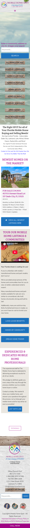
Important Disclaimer (9, 519)
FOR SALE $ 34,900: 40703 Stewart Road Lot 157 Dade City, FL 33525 (14, 194)
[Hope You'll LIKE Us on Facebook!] (7, 510)
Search (15, 55)
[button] (15, 10)
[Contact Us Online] (15, 491)
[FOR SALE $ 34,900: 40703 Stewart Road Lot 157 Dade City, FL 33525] (15, 177)
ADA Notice (5, 521)
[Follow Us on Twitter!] (15, 510)
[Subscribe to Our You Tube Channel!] (23, 510)
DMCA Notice (15, 521)
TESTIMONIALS (15, 428)
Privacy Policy (22, 519)
